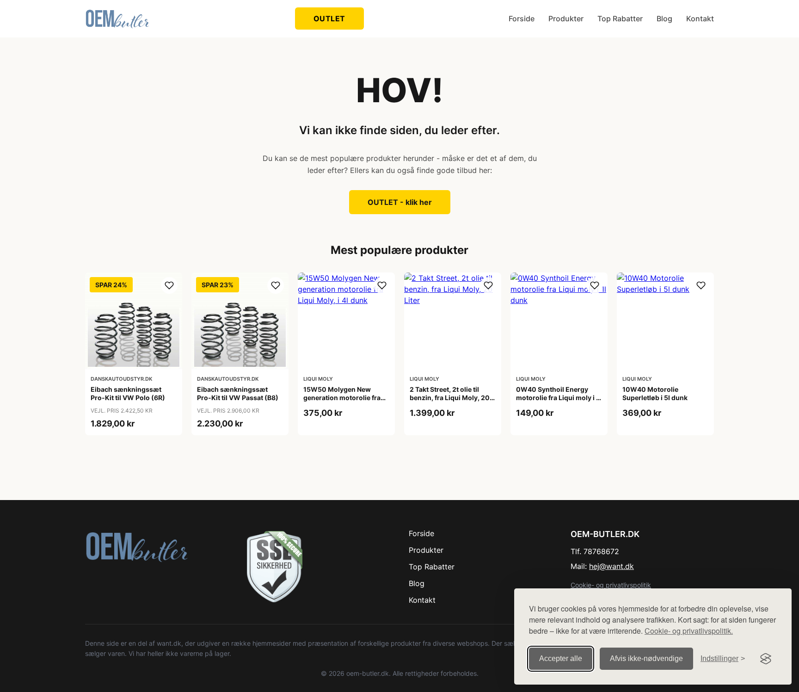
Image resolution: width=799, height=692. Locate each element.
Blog (664, 18)
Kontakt (700, 18)
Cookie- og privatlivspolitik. (689, 630)
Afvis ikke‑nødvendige (646, 658)
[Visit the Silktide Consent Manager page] (766, 659)
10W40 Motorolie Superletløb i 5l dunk (655, 393)
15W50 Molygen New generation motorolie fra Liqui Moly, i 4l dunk (342, 397)
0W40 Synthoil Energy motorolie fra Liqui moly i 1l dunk (558, 397)
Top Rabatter (620, 18)
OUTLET (329, 18)
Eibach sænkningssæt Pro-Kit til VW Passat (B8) (237, 393)
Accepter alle (560, 658)
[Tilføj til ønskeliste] (169, 285)
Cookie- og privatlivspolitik (611, 585)
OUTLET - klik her (400, 202)
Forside (522, 18)
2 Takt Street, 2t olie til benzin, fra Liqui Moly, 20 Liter (450, 397)
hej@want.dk (611, 566)
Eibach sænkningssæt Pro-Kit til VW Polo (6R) (128, 393)
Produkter (566, 18)
